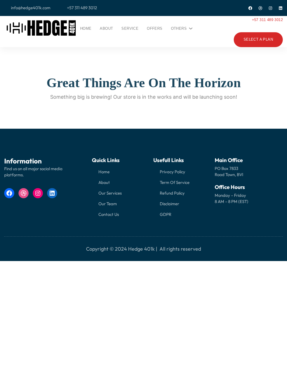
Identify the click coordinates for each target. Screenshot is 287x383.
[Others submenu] (190, 27)
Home (86, 28)
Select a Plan (258, 39)
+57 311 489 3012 (267, 20)
